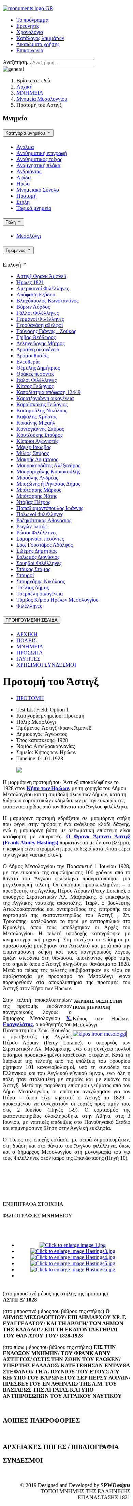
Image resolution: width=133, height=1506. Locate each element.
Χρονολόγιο (29, 32)
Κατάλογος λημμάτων (40, 38)
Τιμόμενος (16, 250)
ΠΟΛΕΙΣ (26, 640)
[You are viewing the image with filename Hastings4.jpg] (72, 1257)
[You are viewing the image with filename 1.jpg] (73, 1245)
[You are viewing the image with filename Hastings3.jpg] (72, 1251)
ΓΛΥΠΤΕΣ (28, 659)
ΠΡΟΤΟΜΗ (30, 698)
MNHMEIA (29, 646)
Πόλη (11, 222)
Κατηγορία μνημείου (25, 133)
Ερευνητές (27, 26)
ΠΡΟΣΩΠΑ (29, 653)
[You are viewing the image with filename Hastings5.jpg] (72, 1263)
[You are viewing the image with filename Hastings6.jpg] (72, 1269)
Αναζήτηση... (17, 62)
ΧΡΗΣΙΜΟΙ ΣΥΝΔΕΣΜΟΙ (46, 665)
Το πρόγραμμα (32, 20)
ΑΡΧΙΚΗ (27, 634)
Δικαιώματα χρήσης (37, 44)
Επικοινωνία (29, 50)
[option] (41, 276)
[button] (66, 264)
